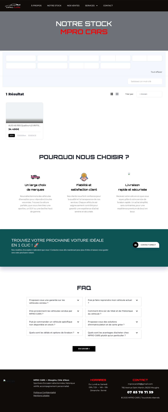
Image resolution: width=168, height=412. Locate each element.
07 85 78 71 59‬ (140, 392)
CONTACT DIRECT (148, 245)
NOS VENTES (73, 6)
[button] (55, 301)
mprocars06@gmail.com (140, 384)
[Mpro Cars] (13, 6)
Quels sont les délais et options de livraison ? (51, 332)
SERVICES (90, 6)
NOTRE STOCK (54, 6)
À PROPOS (36, 6)
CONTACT (108, 6)
